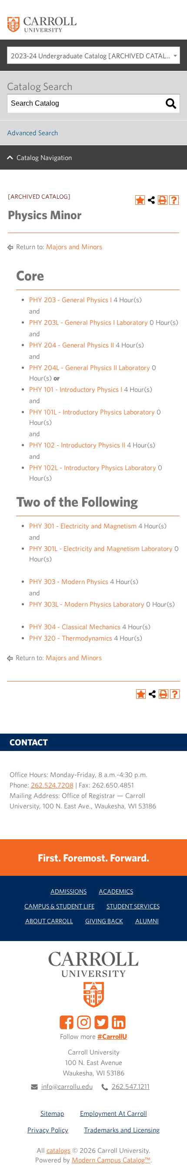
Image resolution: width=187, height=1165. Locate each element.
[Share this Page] (151, 200)
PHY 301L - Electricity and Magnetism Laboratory (101, 548)
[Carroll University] (41, 24)
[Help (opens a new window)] (174, 200)
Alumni (147, 921)
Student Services (133, 906)
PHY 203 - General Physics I (70, 300)
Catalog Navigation (44, 157)
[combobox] (93, 55)
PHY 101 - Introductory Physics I (75, 389)
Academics (116, 891)
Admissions (68, 891)
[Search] (171, 103)
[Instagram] (84, 1021)
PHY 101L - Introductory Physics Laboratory (92, 412)
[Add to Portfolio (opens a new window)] (140, 200)
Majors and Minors (74, 246)
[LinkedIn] (119, 1021)
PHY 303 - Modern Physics (68, 581)
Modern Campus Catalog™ (111, 1160)
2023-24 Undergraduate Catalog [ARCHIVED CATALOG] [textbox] (94, 56)
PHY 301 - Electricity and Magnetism (83, 526)
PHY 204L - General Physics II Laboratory (89, 367)
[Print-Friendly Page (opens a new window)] (162, 200)
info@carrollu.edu (67, 1086)
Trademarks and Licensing (122, 1130)
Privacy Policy (47, 1130)
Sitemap (52, 1113)
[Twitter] (101, 1021)
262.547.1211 (131, 1086)
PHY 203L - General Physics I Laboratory (88, 322)
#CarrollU (112, 1036)
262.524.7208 (52, 785)
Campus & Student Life (59, 906)
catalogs (58, 1150)
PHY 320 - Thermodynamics (70, 638)
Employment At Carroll (113, 1113)
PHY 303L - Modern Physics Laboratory (86, 604)
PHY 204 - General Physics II (71, 345)
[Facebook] (66, 1021)
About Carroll (49, 921)
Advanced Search (32, 133)
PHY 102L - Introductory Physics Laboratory (92, 467)
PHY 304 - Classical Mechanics (74, 627)
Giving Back (104, 921)
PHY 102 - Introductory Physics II (77, 445)
